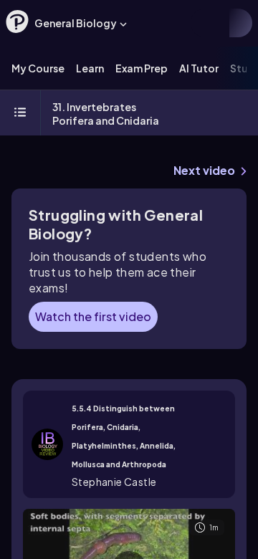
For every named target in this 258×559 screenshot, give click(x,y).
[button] (17, 21)
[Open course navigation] (20, 113)
